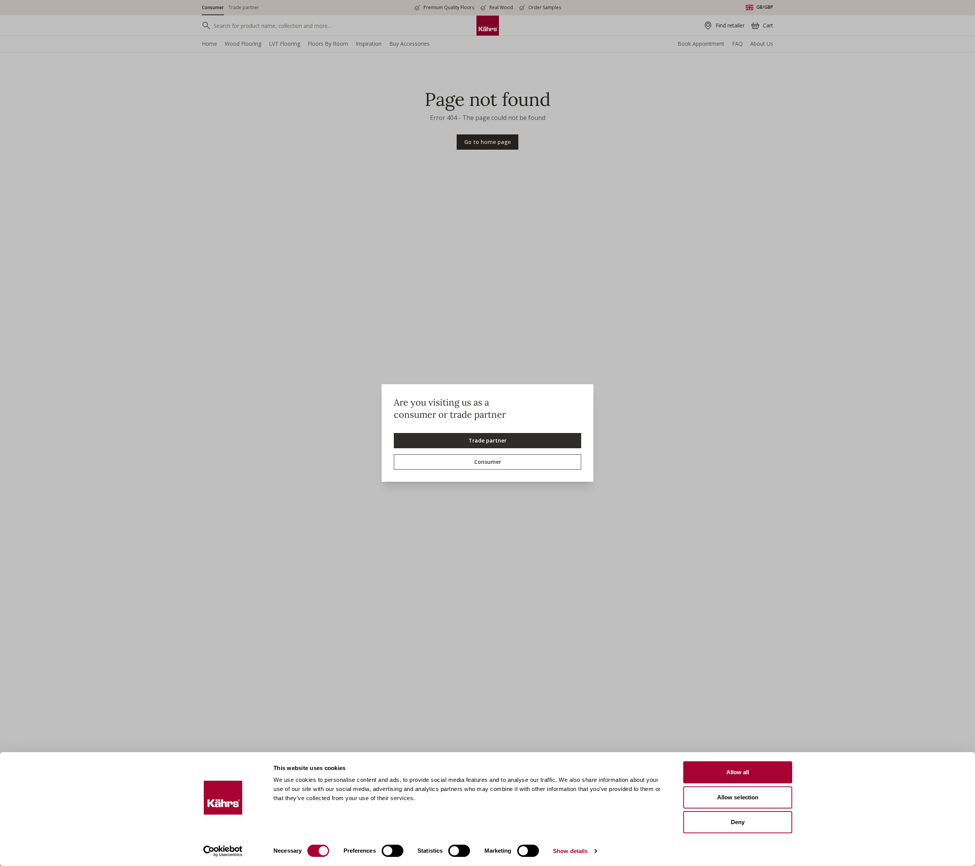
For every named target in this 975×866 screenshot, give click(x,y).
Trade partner (487, 440)
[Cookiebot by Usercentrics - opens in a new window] (223, 851)
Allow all (738, 772)
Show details (570, 851)
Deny (738, 822)
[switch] (392, 851)
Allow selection (738, 797)
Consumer (487, 461)
